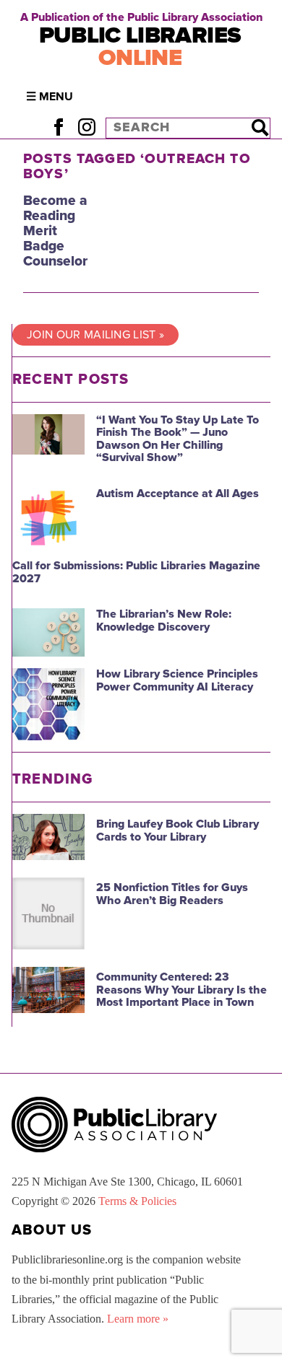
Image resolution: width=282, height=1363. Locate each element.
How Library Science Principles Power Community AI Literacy (177, 680)
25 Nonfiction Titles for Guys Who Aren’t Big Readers (172, 894)
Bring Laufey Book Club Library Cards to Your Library (177, 830)
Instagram (86, 127)
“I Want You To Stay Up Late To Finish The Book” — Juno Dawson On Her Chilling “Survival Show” (177, 439)
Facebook (58, 127)
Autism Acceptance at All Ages (177, 493)
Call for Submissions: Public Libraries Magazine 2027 (136, 572)
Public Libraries (140, 46)
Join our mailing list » (95, 335)
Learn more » (137, 1318)
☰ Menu (49, 96)
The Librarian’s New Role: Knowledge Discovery (163, 620)
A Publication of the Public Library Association (141, 17)
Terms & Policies (137, 1201)
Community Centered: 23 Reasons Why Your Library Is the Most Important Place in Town (181, 989)
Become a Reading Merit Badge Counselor (55, 230)
